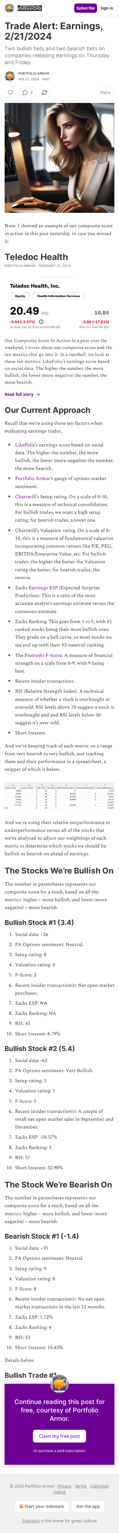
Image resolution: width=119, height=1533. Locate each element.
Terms (81, 1486)
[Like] (10, 92)
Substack (31, 1520)
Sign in (107, 8)
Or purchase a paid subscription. (59, 1450)
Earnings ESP (43, 588)
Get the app (88, 1506)
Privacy (64, 1486)
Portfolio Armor (33, 73)
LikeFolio (25, 445)
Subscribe (86, 8)
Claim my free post (59, 1436)
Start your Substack (44, 1506)
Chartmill (25, 496)
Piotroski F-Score (43, 655)
